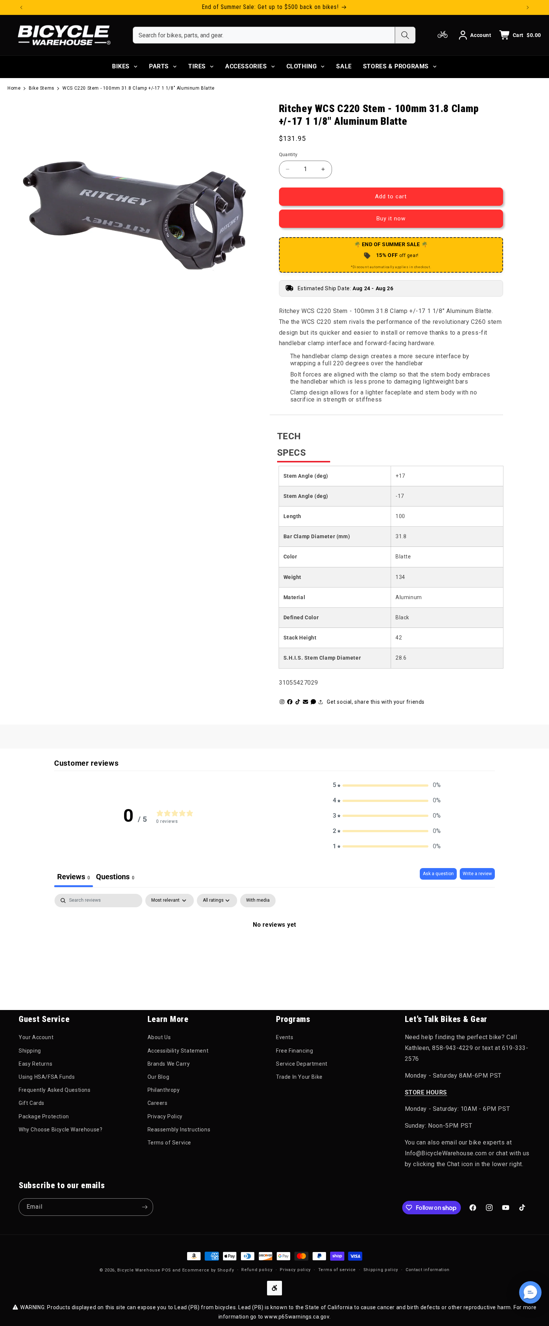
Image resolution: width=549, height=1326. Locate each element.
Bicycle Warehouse (138, 1270)
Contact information (428, 1269)
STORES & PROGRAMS (396, 66)
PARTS (159, 66)
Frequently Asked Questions (55, 1090)
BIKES (121, 66)
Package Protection (44, 1116)
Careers (158, 1103)
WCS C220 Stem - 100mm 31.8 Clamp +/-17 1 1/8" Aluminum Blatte (138, 88)
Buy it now (391, 218)
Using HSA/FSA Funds (47, 1077)
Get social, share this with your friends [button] (376, 702)
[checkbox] (258, 900)
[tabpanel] (274, 949)
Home (14, 88)
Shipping (30, 1051)
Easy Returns (35, 1064)
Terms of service (337, 1269)
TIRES (197, 66)
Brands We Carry (169, 1064)
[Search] (405, 35)
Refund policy (256, 1269)
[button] (387, 785)
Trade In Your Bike (299, 1077)
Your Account (36, 1037)
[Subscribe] (144, 1207)
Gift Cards (31, 1103)
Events (285, 1037)
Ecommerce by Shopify (208, 1270)
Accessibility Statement (178, 1051)
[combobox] (264, 35)
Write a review (477, 873)
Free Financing (294, 1051)
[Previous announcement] (21, 7)
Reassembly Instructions (179, 1130)
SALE (343, 66)
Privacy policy (295, 1269)
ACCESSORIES (246, 66)
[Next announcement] (527, 7)
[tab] (115, 877)
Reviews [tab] (73, 876)
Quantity (288, 154)
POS (166, 1270)
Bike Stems (42, 88)
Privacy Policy (165, 1116)
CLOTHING (301, 66)
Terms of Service (170, 1143)
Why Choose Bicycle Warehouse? (60, 1130)
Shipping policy (380, 1269)
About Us (159, 1037)
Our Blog (159, 1077)
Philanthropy (164, 1090)
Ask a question (438, 873)
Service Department (302, 1064)
